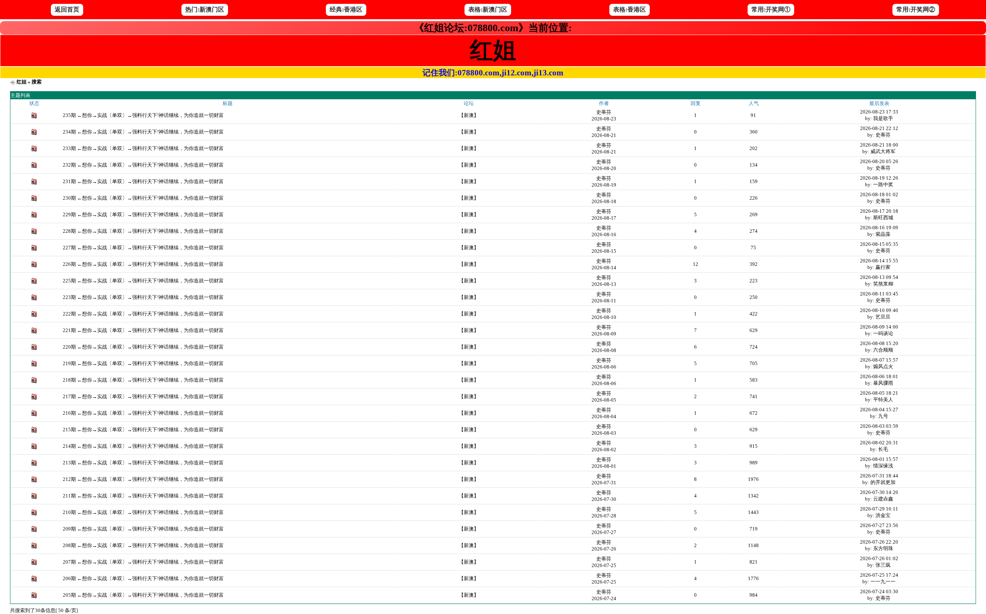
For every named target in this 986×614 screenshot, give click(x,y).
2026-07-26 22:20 (879, 542)
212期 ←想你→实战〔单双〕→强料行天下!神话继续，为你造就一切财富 (143, 479)
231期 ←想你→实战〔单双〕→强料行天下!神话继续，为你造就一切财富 (143, 181)
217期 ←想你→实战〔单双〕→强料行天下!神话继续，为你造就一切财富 (143, 396)
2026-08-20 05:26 (879, 161)
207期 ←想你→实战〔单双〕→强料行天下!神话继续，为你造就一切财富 (143, 562)
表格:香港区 (629, 9)
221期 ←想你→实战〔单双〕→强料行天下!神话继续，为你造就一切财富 (143, 330)
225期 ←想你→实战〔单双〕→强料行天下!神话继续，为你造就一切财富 (143, 281)
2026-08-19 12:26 (879, 178)
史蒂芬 (603, 112)
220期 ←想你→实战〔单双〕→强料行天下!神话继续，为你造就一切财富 (143, 347)
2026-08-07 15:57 (879, 360)
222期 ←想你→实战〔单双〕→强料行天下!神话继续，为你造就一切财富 (143, 314)
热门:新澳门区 (204, 9)
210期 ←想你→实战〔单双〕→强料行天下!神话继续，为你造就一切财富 (143, 512)
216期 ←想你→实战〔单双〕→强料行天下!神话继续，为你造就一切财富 (143, 413)
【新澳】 (469, 115)
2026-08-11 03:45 (879, 294)
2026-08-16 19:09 (879, 227)
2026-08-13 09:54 (879, 277)
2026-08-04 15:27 (879, 409)
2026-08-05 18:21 (879, 393)
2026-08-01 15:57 (879, 459)
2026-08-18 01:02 (879, 194)
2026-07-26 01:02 (879, 558)
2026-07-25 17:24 (879, 575)
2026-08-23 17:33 (879, 112)
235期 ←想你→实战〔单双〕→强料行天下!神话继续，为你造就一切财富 (143, 115)
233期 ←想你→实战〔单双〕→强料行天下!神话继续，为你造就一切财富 (143, 148)
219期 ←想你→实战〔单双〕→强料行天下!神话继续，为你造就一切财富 (143, 363)
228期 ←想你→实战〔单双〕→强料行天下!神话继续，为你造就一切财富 (143, 231)
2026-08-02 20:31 (879, 442)
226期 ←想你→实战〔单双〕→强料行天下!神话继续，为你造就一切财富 (143, 264)
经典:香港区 (346, 9)
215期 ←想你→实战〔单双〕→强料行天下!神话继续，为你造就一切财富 (143, 429)
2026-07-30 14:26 (879, 492)
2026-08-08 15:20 (879, 343)
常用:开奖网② (915, 9)
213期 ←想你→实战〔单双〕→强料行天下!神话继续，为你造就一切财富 (143, 463)
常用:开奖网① (770, 9)
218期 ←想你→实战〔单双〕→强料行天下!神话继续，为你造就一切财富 (143, 380)
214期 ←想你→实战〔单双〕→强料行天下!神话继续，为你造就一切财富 (143, 446)
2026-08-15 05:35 (879, 244)
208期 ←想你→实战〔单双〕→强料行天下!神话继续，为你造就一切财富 (143, 545)
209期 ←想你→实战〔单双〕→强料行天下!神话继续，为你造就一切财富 (143, 529)
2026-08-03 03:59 (879, 426)
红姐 (22, 82)
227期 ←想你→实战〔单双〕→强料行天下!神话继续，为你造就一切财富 (143, 247)
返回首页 (67, 9)
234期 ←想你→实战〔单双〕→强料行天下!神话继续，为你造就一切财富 (143, 132)
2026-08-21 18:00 (879, 145)
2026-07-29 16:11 (879, 509)
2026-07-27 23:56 (879, 525)
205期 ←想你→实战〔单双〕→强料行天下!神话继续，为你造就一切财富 (143, 595)
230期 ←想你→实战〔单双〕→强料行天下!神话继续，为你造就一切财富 (143, 198)
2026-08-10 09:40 (879, 310)
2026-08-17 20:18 (879, 211)
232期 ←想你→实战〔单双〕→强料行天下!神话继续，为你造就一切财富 (143, 165)
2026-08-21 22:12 (879, 128)
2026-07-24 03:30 (879, 591)
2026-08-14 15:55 (879, 261)
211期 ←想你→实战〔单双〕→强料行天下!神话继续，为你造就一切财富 (143, 496)
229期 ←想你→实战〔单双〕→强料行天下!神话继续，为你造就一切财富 (143, 214)
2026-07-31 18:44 (879, 476)
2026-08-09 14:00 (879, 327)
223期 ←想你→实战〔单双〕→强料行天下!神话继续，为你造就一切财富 (143, 297)
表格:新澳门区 (487, 9)
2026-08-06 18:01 (879, 376)
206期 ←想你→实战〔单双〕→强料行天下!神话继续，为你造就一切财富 (143, 578)
